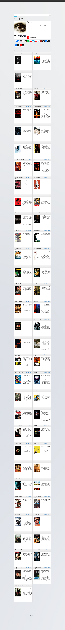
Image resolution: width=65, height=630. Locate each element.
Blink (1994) (36, 159)
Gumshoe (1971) (18, 230)
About (15, 1)
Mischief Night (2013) (37, 88)
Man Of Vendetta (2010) (37, 336)
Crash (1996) (36, 425)
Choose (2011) (17, 124)
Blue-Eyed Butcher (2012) (38, 248)
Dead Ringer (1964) (18, 443)
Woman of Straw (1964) (19, 372)
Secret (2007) (36, 461)
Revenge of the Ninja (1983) (37, 355)
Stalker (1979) (36, 372)
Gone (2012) (36, 283)
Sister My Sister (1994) (37, 141)
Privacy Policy (32, 616)
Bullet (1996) (17, 336)
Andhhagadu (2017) (37, 514)
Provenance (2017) (37, 212)
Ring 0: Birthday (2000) (19, 88)
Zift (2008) (17, 212)
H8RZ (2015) (36, 301)
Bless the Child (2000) (37, 106)
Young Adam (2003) (37, 230)
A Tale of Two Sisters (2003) (18, 568)
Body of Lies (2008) (18, 478)
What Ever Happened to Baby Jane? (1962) (19, 355)
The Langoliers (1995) (37, 53)
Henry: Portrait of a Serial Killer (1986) (19, 107)
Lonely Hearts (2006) (18, 425)
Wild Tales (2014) (18, 407)
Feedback (18, 1)
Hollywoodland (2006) (18, 461)
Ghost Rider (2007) (37, 532)
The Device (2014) (18, 514)
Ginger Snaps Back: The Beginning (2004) (19, 586)
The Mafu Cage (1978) (18, 549)
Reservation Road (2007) (19, 301)
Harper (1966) (36, 390)
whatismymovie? (10, 1)
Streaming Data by (31, 47)
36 (28, 37)
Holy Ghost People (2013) (19, 496)
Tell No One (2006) (37, 177)
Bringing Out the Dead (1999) (18, 195)
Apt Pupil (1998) (36, 407)
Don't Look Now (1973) (19, 70)
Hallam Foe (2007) (37, 443)
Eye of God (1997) (18, 390)
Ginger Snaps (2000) (37, 549)
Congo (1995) (17, 265)
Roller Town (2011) (18, 319)
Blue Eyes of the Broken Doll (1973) (37, 497)
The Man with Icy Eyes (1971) (37, 568)
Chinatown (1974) (37, 265)
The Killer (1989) (36, 195)
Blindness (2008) (18, 141)
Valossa (31, 615)
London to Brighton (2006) (38, 478)
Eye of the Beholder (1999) (19, 159)
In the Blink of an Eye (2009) (18, 249)
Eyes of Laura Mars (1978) (19, 53)
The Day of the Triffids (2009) (18, 532)
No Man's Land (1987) (18, 283)
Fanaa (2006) (36, 124)
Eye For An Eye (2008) (37, 319)
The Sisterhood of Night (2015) (19, 178)
